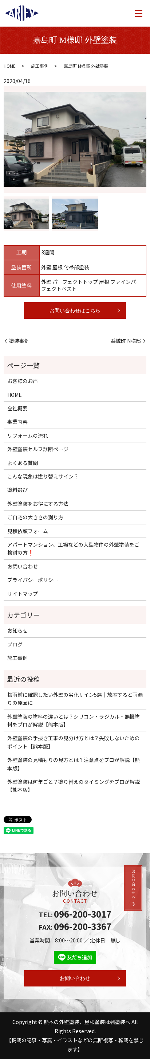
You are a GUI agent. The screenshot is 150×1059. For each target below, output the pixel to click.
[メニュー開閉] (138, 13)
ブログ (15, 644)
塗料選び (17, 489)
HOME (10, 66)
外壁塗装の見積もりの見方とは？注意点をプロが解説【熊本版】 (73, 763)
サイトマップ (22, 593)
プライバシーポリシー (32, 579)
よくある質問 (22, 462)
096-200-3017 (82, 913)
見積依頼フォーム (27, 531)
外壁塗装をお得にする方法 (37, 503)
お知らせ (17, 630)
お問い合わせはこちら (75, 310)
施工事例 (39, 66)
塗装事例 (19, 340)
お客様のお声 (22, 380)
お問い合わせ (22, 566)
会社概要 (17, 408)
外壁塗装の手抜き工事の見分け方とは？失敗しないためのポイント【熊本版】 (73, 742)
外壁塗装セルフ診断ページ (37, 449)
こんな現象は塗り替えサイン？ (43, 476)
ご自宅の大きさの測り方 (35, 517)
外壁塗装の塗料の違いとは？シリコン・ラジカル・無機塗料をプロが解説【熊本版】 (73, 720)
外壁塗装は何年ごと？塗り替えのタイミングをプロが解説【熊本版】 (73, 785)
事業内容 (17, 421)
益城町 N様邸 (126, 340)
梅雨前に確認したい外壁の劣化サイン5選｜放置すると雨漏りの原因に (75, 698)
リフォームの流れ (27, 435)
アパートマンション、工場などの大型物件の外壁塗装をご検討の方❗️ (73, 548)
